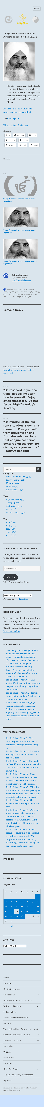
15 (38, 906)
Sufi (35, 294)
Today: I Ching (10, 1012)
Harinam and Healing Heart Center (16, 1088)
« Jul (11, 926)
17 (11, 911)
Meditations (9, 995)
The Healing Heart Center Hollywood (20, 1029)
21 (33, 911)
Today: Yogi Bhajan (10, 292)
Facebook (9, 859)
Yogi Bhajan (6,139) (15, 499)
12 (22, 906)
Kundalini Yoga (15, 294)
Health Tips (8, 1058)
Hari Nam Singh (26, 292)
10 (11, 906)
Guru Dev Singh (10, 1069)
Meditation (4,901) (14, 506)
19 (22, 911)
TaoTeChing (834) (14, 490)
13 (27, 906)
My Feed (7, 1080)
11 (16, 906)
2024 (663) (11, 529)
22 (38, 911)
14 (33, 906)
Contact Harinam (11, 989)
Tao (4, 297)
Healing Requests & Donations (17, 1000)
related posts (13, 118)
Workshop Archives (12, 1040)
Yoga (19, 297)
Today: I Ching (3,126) (16, 480)
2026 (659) (11, 522)
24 (11, 916)
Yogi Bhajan (26, 297)
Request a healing (11, 631)
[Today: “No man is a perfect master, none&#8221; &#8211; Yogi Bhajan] (20, 249)
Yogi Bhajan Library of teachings (18, 1075)
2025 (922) (11, 525)
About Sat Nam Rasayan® (15, 1018)
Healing (36, 292)
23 (6, 916)
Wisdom (7, 1052)
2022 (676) (11, 535)
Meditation (25, 294)
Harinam (7, 983)
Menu (36, 8)
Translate (23, 599)
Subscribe (10, 577)
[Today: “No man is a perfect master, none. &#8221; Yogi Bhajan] (20, 186)
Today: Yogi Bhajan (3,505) (18, 476)
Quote (31, 289)
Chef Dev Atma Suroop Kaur (16, 1035)
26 (22, 916)
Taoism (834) (12, 486)
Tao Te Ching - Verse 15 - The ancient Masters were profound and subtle (22, 803)
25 (16, 916)
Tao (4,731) (11, 509)
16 (6, 911)
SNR (32, 294)
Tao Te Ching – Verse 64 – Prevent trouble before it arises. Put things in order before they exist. (23, 696)
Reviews (7, 1023)
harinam (10, 289)
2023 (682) (11, 532)
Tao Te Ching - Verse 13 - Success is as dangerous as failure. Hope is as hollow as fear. (22, 754)
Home (6, 978)
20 (27, 911)
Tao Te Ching (12, 297)
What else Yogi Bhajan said (15, 125)
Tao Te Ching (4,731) (15, 512)
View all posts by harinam (21, 280)
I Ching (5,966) (13, 503)
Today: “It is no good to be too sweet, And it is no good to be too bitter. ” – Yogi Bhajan (21, 673)
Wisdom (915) (12, 483)
